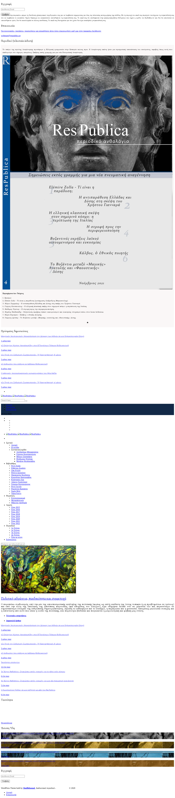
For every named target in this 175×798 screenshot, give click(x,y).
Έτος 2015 (15, 507)
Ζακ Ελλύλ (15, 470)
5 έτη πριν (5, 685)
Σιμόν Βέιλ (15, 491)
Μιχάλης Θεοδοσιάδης (25, 461)
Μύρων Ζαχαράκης (24, 457)
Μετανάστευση (17, 500)
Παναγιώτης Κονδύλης (20, 475)
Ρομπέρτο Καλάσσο (19, 489)
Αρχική (9, 405)
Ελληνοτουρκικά (18, 498)
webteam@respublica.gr (11, 36)
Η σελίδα (15, 447)
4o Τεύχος (15, 535)
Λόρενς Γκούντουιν (19, 482)
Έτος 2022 (15, 523)
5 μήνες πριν (6, 378)
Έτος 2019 (15, 516)
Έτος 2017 (15, 512)
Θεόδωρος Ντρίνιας (24, 459)
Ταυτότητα (10, 407)
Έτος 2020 (15, 519)
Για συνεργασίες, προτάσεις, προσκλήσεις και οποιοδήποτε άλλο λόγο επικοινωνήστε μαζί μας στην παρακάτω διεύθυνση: (51, 31)
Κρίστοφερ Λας (17, 480)
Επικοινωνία (11, 409)
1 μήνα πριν (6, 341)
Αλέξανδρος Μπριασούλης (27, 452)
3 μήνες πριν (6, 350)
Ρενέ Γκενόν (16, 486)
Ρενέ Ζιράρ (15, 466)
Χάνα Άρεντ (16, 493)
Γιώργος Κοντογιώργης (20, 484)
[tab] (90, 616)
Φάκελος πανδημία (19, 503)
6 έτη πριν (5, 676)
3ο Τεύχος (15, 533)
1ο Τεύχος (15, 528)
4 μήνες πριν (6, 369)
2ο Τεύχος (15, 530)
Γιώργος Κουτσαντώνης (26, 454)
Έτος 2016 (15, 509)
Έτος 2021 (15, 521)
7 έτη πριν (5, 756)
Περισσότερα (6, 723)
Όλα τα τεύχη (16, 537)
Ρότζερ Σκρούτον (18, 473)
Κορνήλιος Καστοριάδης (21, 477)
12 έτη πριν (5, 667)
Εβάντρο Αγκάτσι (18, 468)
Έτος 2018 (15, 514)
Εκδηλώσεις (11, 539)
